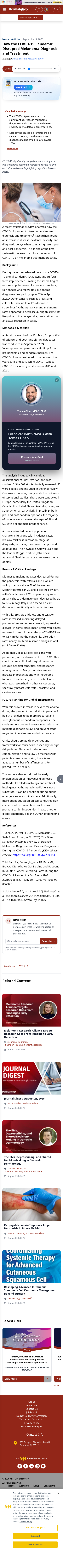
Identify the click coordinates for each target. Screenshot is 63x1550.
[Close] (58, 1493)
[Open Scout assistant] (47, 9)
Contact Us (31, 1408)
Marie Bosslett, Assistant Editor (22, 1103)
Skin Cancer (9, 966)
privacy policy (10, 950)
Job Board (31, 1412)
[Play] (15, 68)
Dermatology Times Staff (19, 1298)
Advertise (31, 1405)
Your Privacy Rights (31, 1426)
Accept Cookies (35, 1544)
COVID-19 (23, 966)
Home (11, 1485)
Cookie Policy (26, 1521)
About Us (24, 1485)
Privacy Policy (31, 1423)
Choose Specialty (28, 17)
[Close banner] (59, 4)
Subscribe (47, 941)
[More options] (58, 68)
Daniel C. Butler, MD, (17, 1168)
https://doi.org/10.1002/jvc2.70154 (34, 855)
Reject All (35, 1536)
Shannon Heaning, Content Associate (23, 1044)
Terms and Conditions (31, 1419)
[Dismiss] (57, 380)
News (36, 1485)
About (31, 1401)
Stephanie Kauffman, (17, 1041)
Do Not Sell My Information (31, 1416)
